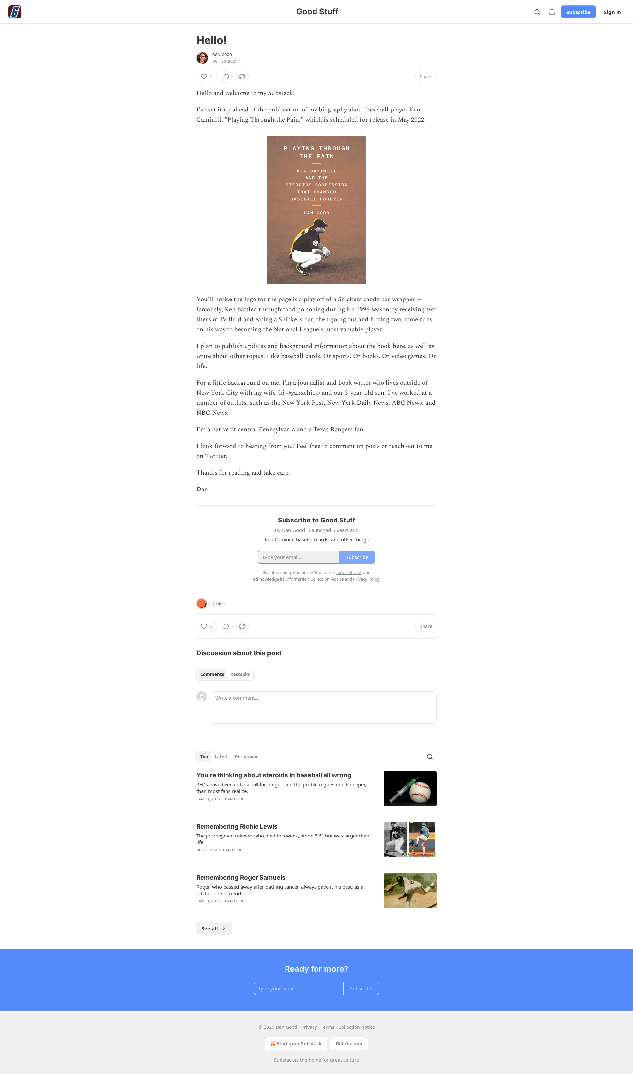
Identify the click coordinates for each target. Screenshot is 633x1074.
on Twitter (211, 456)
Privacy (309, 1027)
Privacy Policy (366, 579)
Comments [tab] (212, 674)
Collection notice (356, 1027)
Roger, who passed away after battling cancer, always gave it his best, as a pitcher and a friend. (279, 890)
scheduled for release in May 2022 (377, 120)
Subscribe (578, 12)
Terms (327, 1027)
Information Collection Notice (315, 579)
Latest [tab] (221, 757)
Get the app (349, 1043)
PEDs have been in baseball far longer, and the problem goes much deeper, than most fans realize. (281, 787)
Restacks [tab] (240, 674)
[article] (316, 791)
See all (210, 928)
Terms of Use (348, 572)
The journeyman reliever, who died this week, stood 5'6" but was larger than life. (282, 838)
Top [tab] (204, 757)
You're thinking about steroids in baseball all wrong (273, 775)
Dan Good (222, 54)
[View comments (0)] (226, 76)
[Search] (537, 11)
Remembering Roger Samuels (241, 877)
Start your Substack (299, 1043)
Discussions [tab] (247, 757)
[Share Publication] (551, 11)
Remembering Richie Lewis (237, 826)
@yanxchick (302, 392)
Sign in (612, 12)
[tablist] (225, 674)
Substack (284, 1060)
